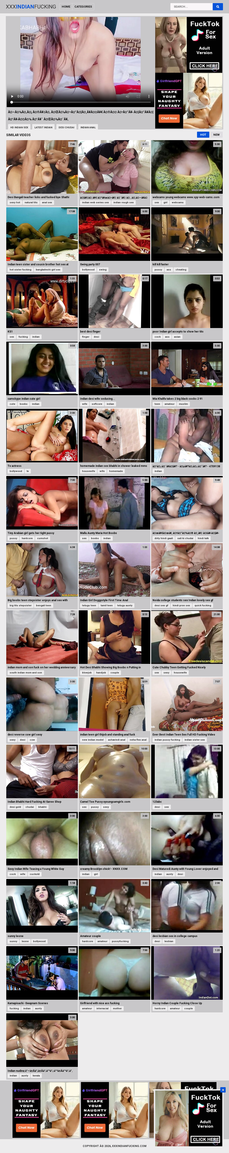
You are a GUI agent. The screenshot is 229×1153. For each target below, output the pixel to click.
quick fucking (203, 605)
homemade (116, 471)
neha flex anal (138, 739)
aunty (169, 874)
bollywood (88, 269)
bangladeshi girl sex (48, 269)
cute (12, 404)
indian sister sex (194, 739)
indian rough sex (123, 202)
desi (96, 336)
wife (84, 404)
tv (28, 471)
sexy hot (15, 202)
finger (85, 336)
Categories (83, 6)
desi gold (15, 807)
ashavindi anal (116, 739)
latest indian (43, 127)
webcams (178, 202)
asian (177, 336)
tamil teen (107, 605)
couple (114, 672)
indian (36, 336)
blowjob (87, 672)
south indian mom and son (26, 672)
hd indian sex (19, 127)
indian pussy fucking (167, 739)
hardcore (27, 538)
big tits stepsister (21, 605)
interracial (102, 1008)
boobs (24, 404)
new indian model (93, 739)
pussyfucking (120, 941)
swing (102, 269)
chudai (29, 807)
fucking (23, 336)
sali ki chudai (185, 538)
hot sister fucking (20, 269)
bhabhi (42, 807)
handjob (101, 672)
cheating (181, 269)
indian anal (88, 127)
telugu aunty (124, 605)
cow (32, 739)
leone (25, 941)
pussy (158, 269)
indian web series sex (95, 202)
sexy (166, 672)
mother (117, 1008)
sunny (13, 941)
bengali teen (43, 605)
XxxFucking (31, 7)
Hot (203, 134)
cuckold (35, 874)
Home (66, 6)
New (216, 134)
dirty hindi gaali (164, 538)
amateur (169, 404)
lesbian (168, 941)
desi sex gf (161, 605)
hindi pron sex (181, 605)
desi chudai (66, 127)
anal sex (47, 202)
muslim (183, 404)
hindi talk (203, 538)
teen (157, 404)
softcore (97, 404)
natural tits (31, 202)
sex (157, 202)
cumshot (42, 538)
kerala (36, 1075)
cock (158, 336)
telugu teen (89, 605)
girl (165, 202)
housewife (88, 471)
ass (169, 269)
